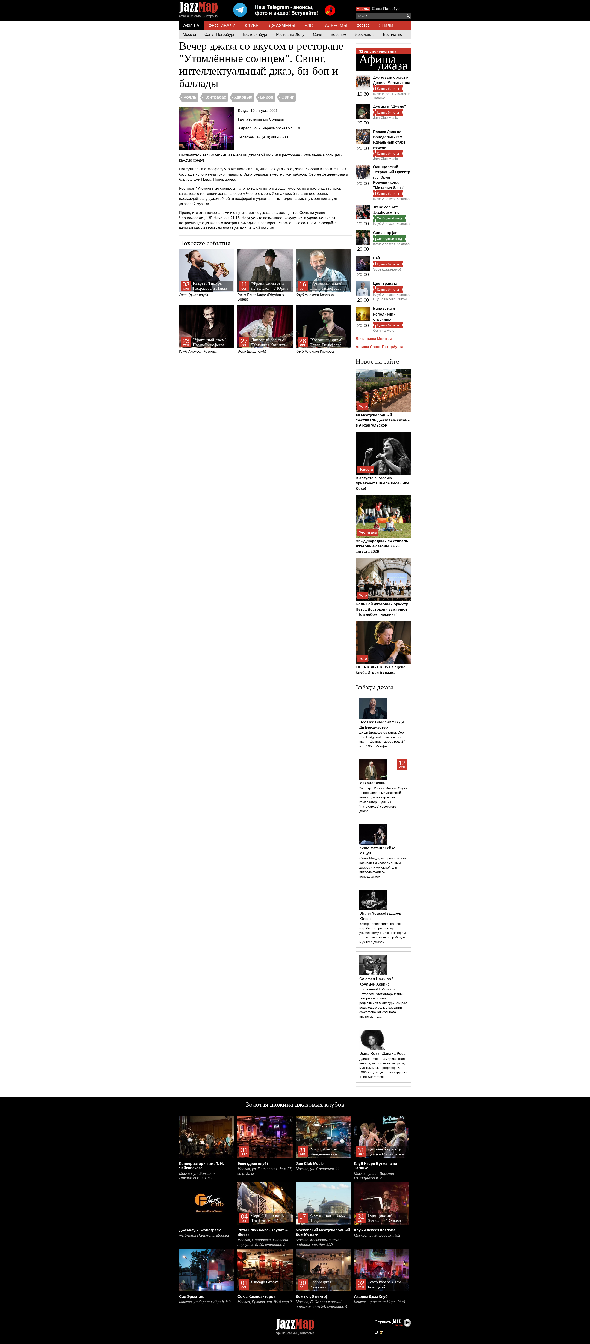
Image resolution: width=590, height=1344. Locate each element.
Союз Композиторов (256, 1297)
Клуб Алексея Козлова (319, 289)
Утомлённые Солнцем (265, 119)
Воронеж (338, 34)
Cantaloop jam (385, 233)
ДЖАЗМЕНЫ (282, 25)
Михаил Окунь (372, 783)
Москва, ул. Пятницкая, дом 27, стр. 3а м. (264, 1171)
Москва (363, 9)
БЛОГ (310, 25)
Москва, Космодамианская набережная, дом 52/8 (319, 1242)
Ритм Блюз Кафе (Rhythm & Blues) (262, 291)
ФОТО (363, 25)
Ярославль (365, 34)
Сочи (317, 34)
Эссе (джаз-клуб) (203, 289)
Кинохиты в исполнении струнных (384, 314)
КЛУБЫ (252, 25)
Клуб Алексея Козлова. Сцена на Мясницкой (391, 297)
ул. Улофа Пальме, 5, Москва (204, 1235)
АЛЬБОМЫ (336, 25)
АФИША (191, 25)
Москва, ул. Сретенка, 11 (318, 1169)
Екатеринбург (255, 34)
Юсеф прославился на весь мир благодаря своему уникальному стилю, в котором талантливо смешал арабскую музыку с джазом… (382, 933)
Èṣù (376, 258)
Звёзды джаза (375, 687)
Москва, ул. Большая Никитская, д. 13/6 (197, 1176)
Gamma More (383, 330)
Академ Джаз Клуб (371, 1297)
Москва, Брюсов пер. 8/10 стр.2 (264, 1302)
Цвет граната (385, 284)
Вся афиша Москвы (374, 339)
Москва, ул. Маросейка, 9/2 (377, 1235)
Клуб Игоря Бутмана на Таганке (391, 96)
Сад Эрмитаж (191, 1297)
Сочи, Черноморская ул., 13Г (276, 128)
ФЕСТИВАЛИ (222, 25)
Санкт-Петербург (386, 9)
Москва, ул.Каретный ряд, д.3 (205, 1302)
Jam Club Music (385, 118)
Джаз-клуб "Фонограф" (200, 1230)
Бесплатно (392, 34)
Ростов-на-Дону (290, 34)
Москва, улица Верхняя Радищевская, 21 (374, 1176)
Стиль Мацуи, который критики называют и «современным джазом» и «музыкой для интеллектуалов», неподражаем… (382, 867)
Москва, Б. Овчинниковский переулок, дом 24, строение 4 (321, 1304)
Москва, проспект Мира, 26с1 (380, 1302)
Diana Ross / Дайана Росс (382, 1053)
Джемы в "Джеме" (389, 106)
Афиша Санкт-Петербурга (379, 347)
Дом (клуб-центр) (311, 1297)
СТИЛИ (385, 25)
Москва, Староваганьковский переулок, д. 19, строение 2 (263, 1242)
